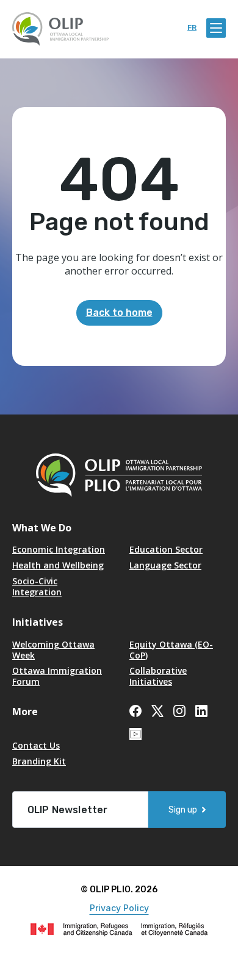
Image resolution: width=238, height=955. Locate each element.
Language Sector (165, 565)
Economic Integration (58, 549)
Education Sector (166, 549)
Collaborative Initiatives (158, 676)
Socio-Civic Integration (37, 586)
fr (192, 28)
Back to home (119, 312)
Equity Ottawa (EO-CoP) (171, 649)
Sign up (182, 810)
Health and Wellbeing (58, 565)
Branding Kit (39, 761)
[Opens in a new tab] (135, 710)
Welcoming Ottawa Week (53, 649)
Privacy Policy (119, 908)
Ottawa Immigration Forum (57, 676)
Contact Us (36, 745)
